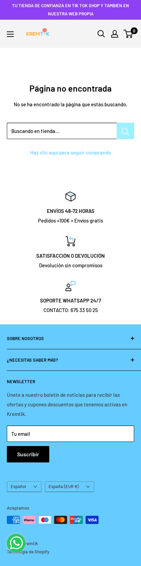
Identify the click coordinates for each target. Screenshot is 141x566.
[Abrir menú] (10, 34)
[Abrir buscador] (101, 34)
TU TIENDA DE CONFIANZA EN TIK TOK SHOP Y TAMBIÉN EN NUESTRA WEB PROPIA (70, 9)
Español (18, 486)
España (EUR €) (64, 486)
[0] (128, 34)
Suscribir (28, 454)
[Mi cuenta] (114, 34)
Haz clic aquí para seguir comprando (70, 152)
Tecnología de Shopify (28, 551)
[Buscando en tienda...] (125, 131)
